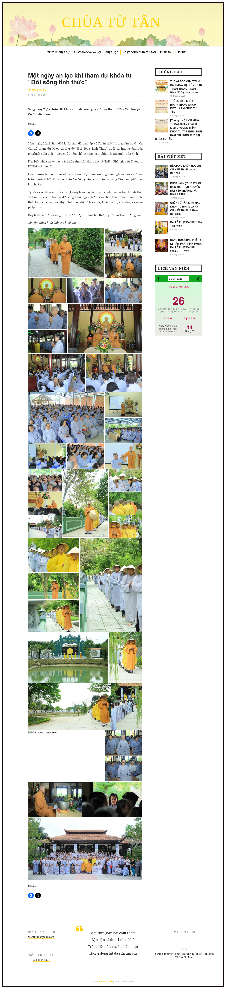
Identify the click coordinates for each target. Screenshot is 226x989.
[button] (66, 253)
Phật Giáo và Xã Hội (87, 52)
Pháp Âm (165, 52)
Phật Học (111, 52)
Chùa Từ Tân (111, 22)
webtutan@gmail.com (41, 936)
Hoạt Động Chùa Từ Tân (139, 52)
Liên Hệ (181, 52)
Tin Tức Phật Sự (58, 52)
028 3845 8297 (41, 959)
